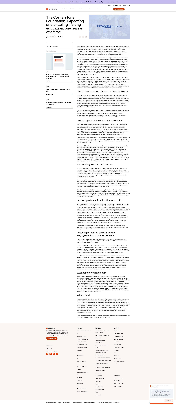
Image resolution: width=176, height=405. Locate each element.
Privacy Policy (66, 402)
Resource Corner (118, 378)
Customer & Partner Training (102, 367)
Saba (78, 375)
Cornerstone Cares (119, 347)
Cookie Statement (77, 402)
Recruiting (79, 350)
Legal (59, 402)
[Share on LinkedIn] (83, 37)
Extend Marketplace (82, 391)
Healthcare (98, 381)
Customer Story (50, 36)
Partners (109, 5)
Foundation (117, 344)
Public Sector (98, 375)
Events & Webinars (118, 383)
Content (79, 369)
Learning (79, 364)
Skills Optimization (81, 342)
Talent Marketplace (82, 347)
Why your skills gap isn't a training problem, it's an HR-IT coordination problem (58, 53)
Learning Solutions (81, 361)
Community (126, 5)
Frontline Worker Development (103, 360)
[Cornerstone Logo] (51, 9)
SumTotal (79, 378)
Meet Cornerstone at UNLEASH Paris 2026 (58, 85)
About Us (116, 342)
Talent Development (82, 344)
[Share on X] (86, 37)
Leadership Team (118, 333)
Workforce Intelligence (82, 339)
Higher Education (99, 389)
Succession (80, 353)
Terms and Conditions (89, 402)
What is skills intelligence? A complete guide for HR (58, 99)
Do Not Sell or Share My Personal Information (108, 402)
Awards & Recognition (119, 361)
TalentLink (79, 380)
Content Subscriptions (82, 372)
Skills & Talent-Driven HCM (102, 335)
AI (77, 333)
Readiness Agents (81, 336)
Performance (80, 355)
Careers (116, 353)
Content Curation (99, 355)
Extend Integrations (82, 389)
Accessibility (117, 364)
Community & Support (51, 351)
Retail (96, 392)
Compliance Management (101, 345)
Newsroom (116, 350)
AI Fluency (98, 348)
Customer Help (117, 5)
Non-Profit (98, 395)
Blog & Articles (117, 386)
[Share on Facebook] (80, 37)
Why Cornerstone (118, 331)
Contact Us (49, 348)
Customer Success (118, 336)
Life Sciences (98, 384)
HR (77, 358)
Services (79, 386)
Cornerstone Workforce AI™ (84, 331)
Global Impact (117, 358)
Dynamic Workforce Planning (102, 357)
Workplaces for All (100, 370)
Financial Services (100, 378)
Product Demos (118, 381)
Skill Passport (80, 383)
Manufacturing (99, 386)
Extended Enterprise (82, 367)
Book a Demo (119, 9)
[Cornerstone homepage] (59, 328)
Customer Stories (118, 339)
